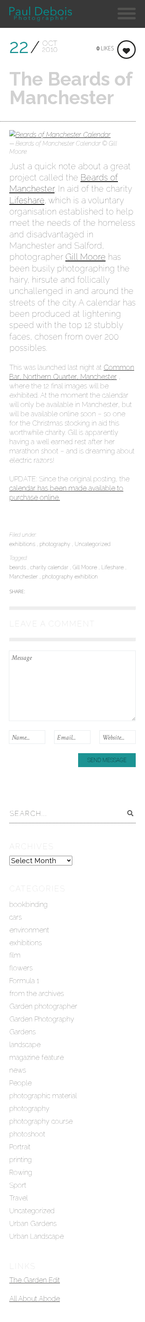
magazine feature (36, 1057)
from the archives (36, 993)
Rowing (20, 1172)
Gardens (22, 1032)
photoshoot (27, 1134)
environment (29, 930)
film (14, 955)
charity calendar (50, 567)
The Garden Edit (34, 1280)
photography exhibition (70, 576)
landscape (25, 1044)
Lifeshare (26, 200)
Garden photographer (43, 1006)
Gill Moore (85, 257)
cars (15, 917)
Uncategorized (93, 544)
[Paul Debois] (40, 14)
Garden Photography (41, 1019)
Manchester (24, 576)
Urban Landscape (36, 1236)
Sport (17, 1185)
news (17, 1070)
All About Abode (34, 1299)
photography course (41, 1121)
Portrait (20, 1147)
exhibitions (23, 544)
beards (18, 567)
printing (20, 1159)
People (20, 1083)
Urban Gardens (32, 1223)
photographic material (43, 1096)
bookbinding (28, 904)
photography (55, 544)
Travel (18, 1198)
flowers (20, 968)
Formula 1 (24, 981)
